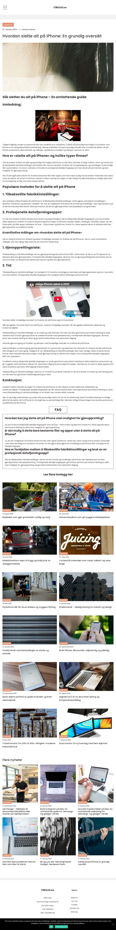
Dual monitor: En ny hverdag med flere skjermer (83, 743)
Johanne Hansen (28, 29)
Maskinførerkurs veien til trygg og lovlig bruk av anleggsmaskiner (26, 562)
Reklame (74, 898)
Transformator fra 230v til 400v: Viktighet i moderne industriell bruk (28, 745)
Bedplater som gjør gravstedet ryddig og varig (26, 517)
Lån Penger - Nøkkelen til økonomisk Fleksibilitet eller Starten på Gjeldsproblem (16, 811)
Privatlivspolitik (61, 927)
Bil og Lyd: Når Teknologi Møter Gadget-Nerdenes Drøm (55, 863)
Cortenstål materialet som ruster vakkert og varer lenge (85, 562)
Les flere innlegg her (58, 474)
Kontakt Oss (74, 908)
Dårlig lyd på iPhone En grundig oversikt (93, 863)
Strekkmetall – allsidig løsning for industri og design (85, 607)
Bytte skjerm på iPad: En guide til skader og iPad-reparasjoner (27, 698)
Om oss (74, 901)
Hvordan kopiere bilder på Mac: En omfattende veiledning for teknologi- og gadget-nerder (95, 811)
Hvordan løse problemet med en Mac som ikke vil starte (18, 863)
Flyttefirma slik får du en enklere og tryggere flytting (29, 607)
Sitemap (74, 912)
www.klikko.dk (50, 913)
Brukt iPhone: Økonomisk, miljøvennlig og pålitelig (84, 650)
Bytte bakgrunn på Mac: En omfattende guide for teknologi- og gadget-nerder (57, 811)
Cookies (74, 905)
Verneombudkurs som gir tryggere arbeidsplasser (84, 517)
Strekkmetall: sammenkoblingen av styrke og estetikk (25, 652)
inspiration (7, 510)
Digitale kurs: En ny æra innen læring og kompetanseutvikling (79, 698)
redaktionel (8, 25)
